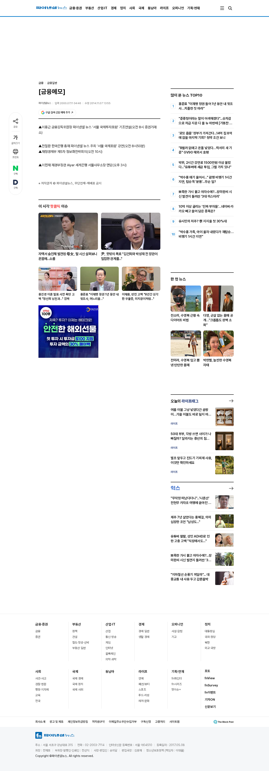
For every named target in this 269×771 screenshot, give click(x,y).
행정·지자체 (42, 689)
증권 (37, 637)
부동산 (89, 8)
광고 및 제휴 (56, 721)
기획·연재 (193, 8)
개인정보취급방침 (78, 721)
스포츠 (142, 689)
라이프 (164, 8)
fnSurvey (211, 685)
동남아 (152, 8)
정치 (123, 8)
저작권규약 (98, 721)
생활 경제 (143, 637)
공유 (15, 126)
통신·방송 (110, 637)
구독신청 (146, 721)
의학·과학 (110, 659)
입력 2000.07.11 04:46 (68, 103)
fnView (210, 678)
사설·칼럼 (176, 631)
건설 (74, 637)
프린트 (15, 157)
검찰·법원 (40, 684)
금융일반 (52, 83)
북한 (207, 642)
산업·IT (102, 8)
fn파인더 (176, 678)
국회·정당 (210, 637)
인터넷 (109, 648)
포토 (207, 671)
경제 (114, 8)
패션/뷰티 (144, 684)
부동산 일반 (79, 648)
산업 (108, 631)
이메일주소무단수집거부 (123, 721)
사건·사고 (40, 678)
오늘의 (184, 401)
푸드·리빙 (143, 695)
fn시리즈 (176, 684)
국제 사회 (77, 689)
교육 (37, 695)
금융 (37, 631)
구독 (15, 173)
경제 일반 (143, 631)
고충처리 (160, 721)
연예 (141, 678)
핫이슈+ (176, 689)
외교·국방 (210, 648)
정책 (74, 631)
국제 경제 (77, 678)
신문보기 (210, 707)
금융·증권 (75, 8)
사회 (132, 8)
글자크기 (15, 143)
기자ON (210, 700)
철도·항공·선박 (80, 642)
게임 (108, 642)
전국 (37, 701)
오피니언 (178, 8)
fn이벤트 (210, 692)
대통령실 (210, 631)
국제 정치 (77, 684)
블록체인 (110, 653)
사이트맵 (174, 721)
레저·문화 (143, 701)
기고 (174, 637)
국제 (141, 8)
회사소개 (40, 721)
